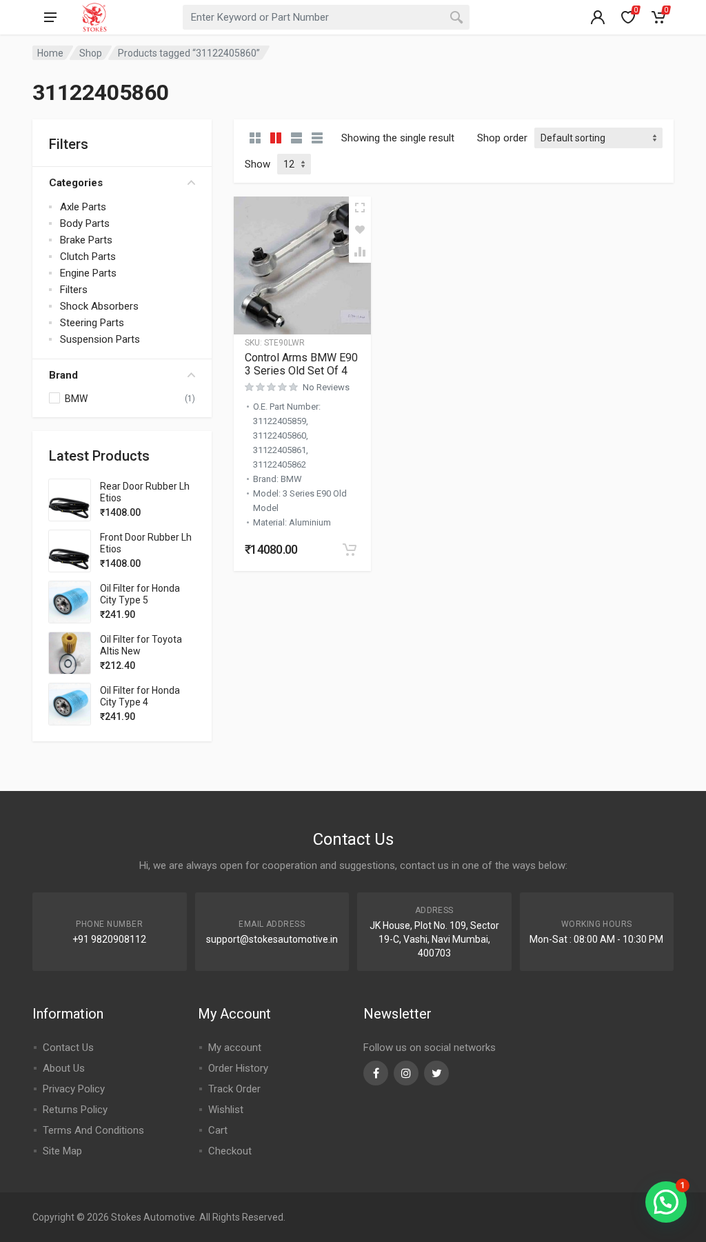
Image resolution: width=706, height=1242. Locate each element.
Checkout (230, 1151)
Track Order (234, 1089)
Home (50, 53)
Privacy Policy (74, 1089)
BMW (76, 398)
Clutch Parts (88, 256)
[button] (349, 549)
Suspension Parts (100, 339)
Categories (76, 183)
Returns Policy (75, 1109)
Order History (238, 1068)
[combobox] (326, 17)
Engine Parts (88, 273)
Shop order (502, 138)
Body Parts (85, 223)
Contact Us (68, 1047)
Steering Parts (92, 323)
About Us (64, 1068)
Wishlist (225, 1109)
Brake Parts (86, 240)
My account (234, 1047)
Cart (218, 1130)
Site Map (62, 1151)
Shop (90, 53)
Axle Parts (83, 207)
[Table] (317, 138)
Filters (74, 289)
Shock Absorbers (99, 306)
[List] (296, 138)
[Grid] (255, 138)
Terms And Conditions (93, 1130)
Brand (63, 375)
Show (257, 164)
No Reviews (326, 387)
